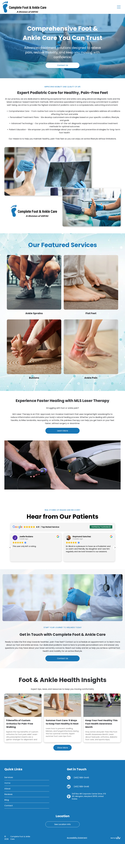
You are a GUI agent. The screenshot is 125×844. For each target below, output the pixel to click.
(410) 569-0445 (81, 777)
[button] (115, 547)
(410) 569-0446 (81, 786)
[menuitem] (26, 777)
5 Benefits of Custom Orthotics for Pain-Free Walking (19, 723)
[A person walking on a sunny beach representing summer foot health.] (62, 705)
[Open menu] (119, 7)
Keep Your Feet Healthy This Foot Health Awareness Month (101, 723)
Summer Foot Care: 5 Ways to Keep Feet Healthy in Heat (62, 722)
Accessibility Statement (77, 838)
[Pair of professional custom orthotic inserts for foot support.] (23, 705)
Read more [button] (70, 558)
